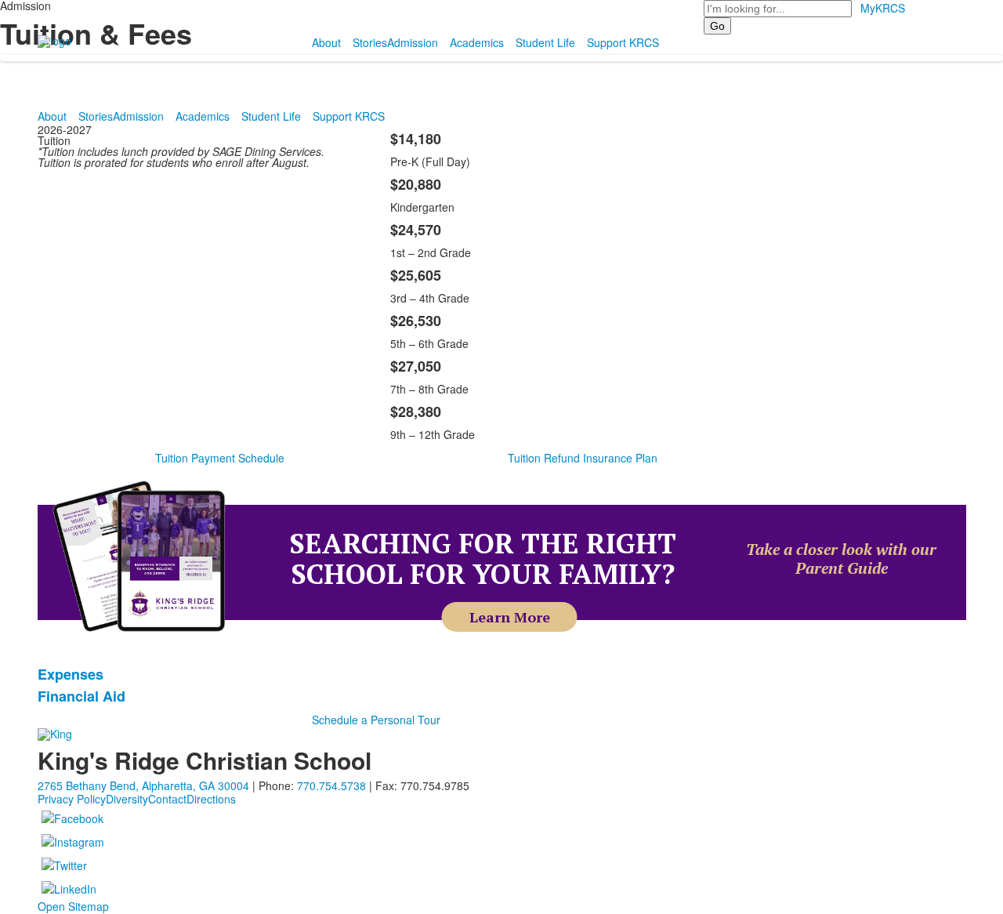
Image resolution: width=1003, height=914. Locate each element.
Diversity (127, 799)
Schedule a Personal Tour (376, 719)
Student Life (545, 42)
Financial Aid (81, 696)
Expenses (70, 674)
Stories (370, 42)
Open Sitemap (73, 906)
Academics (477, 42)
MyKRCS (882, 8)
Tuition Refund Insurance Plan (582, 458)
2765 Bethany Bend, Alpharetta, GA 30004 (143, 785)
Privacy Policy (72, 799)
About (326, 42)
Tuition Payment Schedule (219, 458)
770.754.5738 (331, 785)
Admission (412, 42)
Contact (167, 799)
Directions (211, 799)
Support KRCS (623, 42)
